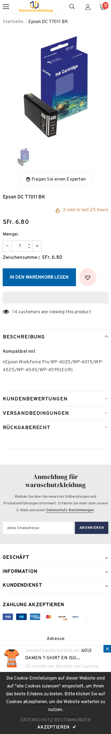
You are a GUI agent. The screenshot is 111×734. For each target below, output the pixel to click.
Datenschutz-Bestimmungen (70, 510)
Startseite (13, 22)
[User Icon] (88, 7)
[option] (55, 86)
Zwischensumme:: (21, 258)
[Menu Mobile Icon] (6, 7)
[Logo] (36, 6)
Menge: (11, 234)
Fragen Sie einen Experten (59, 179)
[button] (55, 298)
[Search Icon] (72, 6)
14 (14, 312)
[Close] (107, 649)
